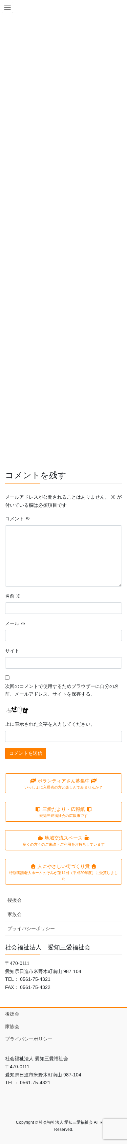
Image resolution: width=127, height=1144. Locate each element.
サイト (12, 650)
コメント (17, 518)
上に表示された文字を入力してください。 (50, 724)
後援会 (14, 900)
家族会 (14, 914)
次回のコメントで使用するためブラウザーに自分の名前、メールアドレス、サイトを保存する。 (62, 690)
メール (15, 623)
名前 (13, 596)
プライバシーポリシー (31, 928)
